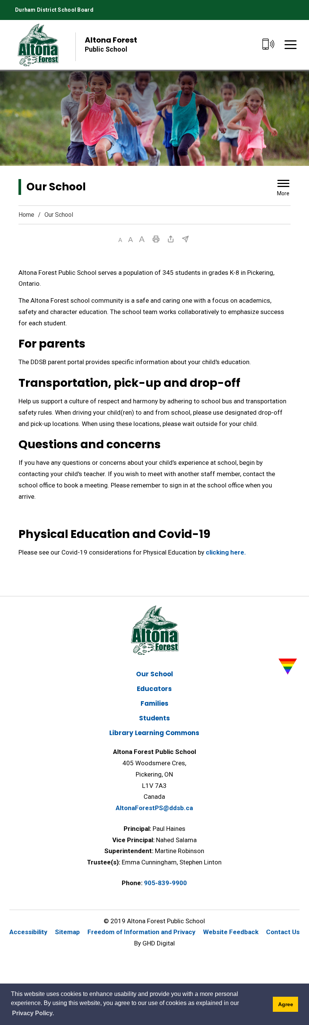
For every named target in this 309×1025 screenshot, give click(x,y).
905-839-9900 (165, 883)
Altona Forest (111, 44)
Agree (285, 1004)
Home (26, 214)
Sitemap (67, 932)
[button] (120, 240)
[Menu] (290, 44)
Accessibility (28, 932)
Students (154, 718)
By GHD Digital (154, 943)
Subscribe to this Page (185, 239)
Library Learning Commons (154, 732)
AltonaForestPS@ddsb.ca (154, 808)
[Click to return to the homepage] (37, 44)
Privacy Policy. (33, 1013)
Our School (154, 674)
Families (154, 703)
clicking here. (226, 552)
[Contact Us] (268, 44)
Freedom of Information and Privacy (141, 932)
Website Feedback (231, 932)
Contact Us (283, 932)
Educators (154, 688)
